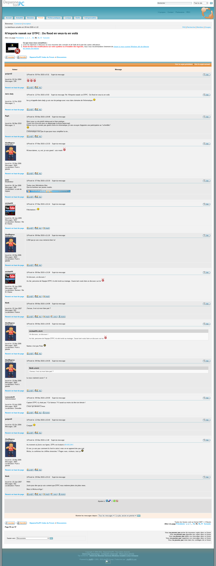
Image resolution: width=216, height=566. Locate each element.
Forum (40, 18)
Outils (78, 18)
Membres (200, 27)
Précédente (20, 38)
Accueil (9, 18)
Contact (171, 12)
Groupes (208, 27)
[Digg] (112, 501)
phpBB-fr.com (131, 559)
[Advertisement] (182, 36)
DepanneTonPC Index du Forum (42, 57)
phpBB (91, 559)
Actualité (19, 18)
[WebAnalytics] (108, 563)
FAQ (184, 27)
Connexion (18, 24)
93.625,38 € (69, 445)
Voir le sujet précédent (183, 64)
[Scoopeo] (107, 501)
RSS (188, 12)
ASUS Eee (93, 556)
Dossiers (30, 18)
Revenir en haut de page (14, 88)
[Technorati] (115, 501)
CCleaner (134, 556)
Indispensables (90, 18)
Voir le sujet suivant (202, 64)
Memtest (101, 556)
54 (33, 38)
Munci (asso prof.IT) (126, 554)
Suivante (46, 38)
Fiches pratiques (54, 18)
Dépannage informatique (91, 554)
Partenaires (180, 12)
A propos (162, 12)
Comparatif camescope (109, 554)
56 (38, 38)
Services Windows (112, 556)
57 (41, 38)
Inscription (27, 24)
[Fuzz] (117, 501)
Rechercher (191, 27)
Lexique (68, 18)
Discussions (61, 57)
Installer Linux (125, 556)
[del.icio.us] (109, 501)
